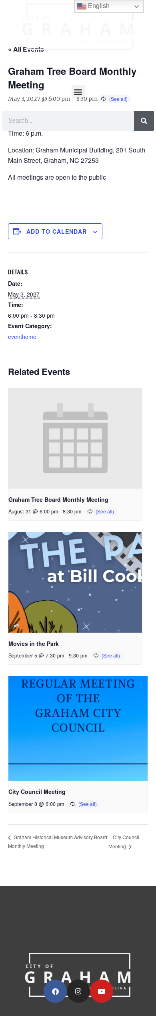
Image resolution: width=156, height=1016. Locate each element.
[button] (78, 91)
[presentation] (75, 438)
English (98, 5)
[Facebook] (55, 991)
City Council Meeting (37, 792)
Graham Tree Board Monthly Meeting (58, 499)
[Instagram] (78, 991)
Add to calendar (56, 231)
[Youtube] (101, 991)
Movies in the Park (33, 643)
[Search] (144, 121)
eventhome (22, 337)
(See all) (105, 511)
